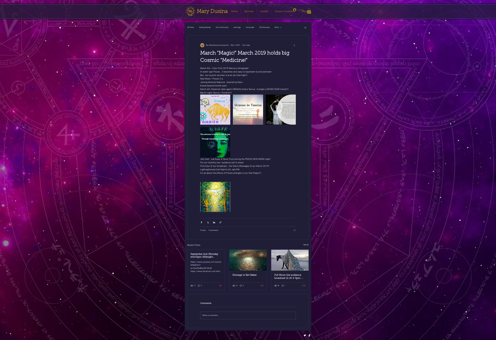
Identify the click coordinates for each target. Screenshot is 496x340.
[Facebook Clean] (309, 335)
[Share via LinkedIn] (214, 222)
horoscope (250, 27)
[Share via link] (220, 222)
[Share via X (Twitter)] (208, 222)
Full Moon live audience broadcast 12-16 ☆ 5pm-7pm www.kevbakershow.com (288, 277)
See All (306, 245)
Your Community (222, 27)
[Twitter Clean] (305, 335)
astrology (237, 27)
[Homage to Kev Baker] (248, 260)
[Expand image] (215, 110)
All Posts (190, 27)
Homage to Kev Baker (245, 275)
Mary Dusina (212, 11)
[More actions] (294, 45)
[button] (309, 11)
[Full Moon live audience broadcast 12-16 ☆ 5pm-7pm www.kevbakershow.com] (290, 260)
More (277, 27)
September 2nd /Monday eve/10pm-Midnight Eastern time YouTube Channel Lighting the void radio (205, 255)
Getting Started (205, 27)
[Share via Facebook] (201, 222)
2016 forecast (264, 27)
